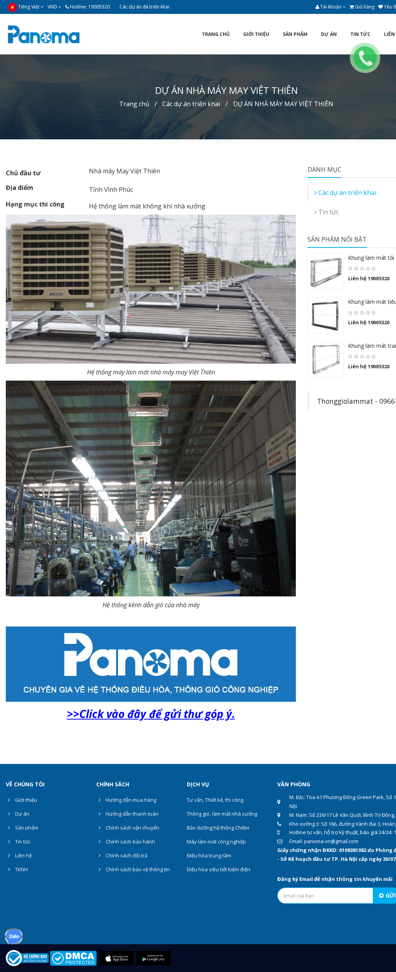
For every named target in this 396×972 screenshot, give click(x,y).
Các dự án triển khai (191, 104)
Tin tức (22, 841)
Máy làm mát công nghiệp (216, 841)
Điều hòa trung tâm (209, 855)
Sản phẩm (26, 827)
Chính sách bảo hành (129, 841)
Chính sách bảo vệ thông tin (137, 869)
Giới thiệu (25, 799)
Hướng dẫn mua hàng (130, 799)
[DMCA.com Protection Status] (73, 957)
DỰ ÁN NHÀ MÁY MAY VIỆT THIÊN (283, 104)
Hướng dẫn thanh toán (131, 813)
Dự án (21, 813)
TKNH (21, 869)
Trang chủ (134, 104)
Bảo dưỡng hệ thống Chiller (218, 827)
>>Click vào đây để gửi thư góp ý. (151, 713)
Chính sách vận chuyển (131, 827)
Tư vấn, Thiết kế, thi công (215, 799)
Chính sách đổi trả (125, 855)
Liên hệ (23, 855)
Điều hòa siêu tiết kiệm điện (218, 869)
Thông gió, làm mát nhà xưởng (222, 813)
